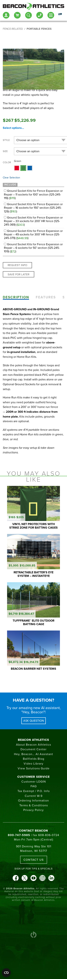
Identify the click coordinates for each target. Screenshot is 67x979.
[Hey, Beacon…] (60, 15)
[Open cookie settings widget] (6, 972)
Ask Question (33, 721)
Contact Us (33, 860)
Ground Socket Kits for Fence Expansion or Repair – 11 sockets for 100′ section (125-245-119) (33, 194)
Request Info (17, 265)
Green (23, 168)
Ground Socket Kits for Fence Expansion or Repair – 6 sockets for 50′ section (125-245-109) (33, 247)
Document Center (33, 749)
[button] (17, 168)
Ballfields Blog (33, 759)
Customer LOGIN (33, 781)
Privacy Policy (33, 810)
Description (16, 297)
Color (7, 162)
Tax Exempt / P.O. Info (33, 791)
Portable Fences (39, 28)
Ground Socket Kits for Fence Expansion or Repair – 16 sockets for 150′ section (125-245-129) (33, 207)
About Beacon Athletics (33, 745)
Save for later (18, 274)
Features (46, 297)
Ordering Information (33, 800)
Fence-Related (13, 28)
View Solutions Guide (34, 768)
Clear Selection (11, 177)
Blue (30, 168)
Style (6, 140)
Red (17, 168)
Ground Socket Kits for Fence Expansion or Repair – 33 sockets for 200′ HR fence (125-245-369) (33, 221)
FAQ (34, 786)
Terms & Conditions (33, 805)
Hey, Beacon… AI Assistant (33, 754)
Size (5, 151)
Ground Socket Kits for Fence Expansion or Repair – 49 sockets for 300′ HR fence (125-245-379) (33, 234)
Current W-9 (33, 796)
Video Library (33, 763)
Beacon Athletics (33, 740)
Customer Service (33, 777)
